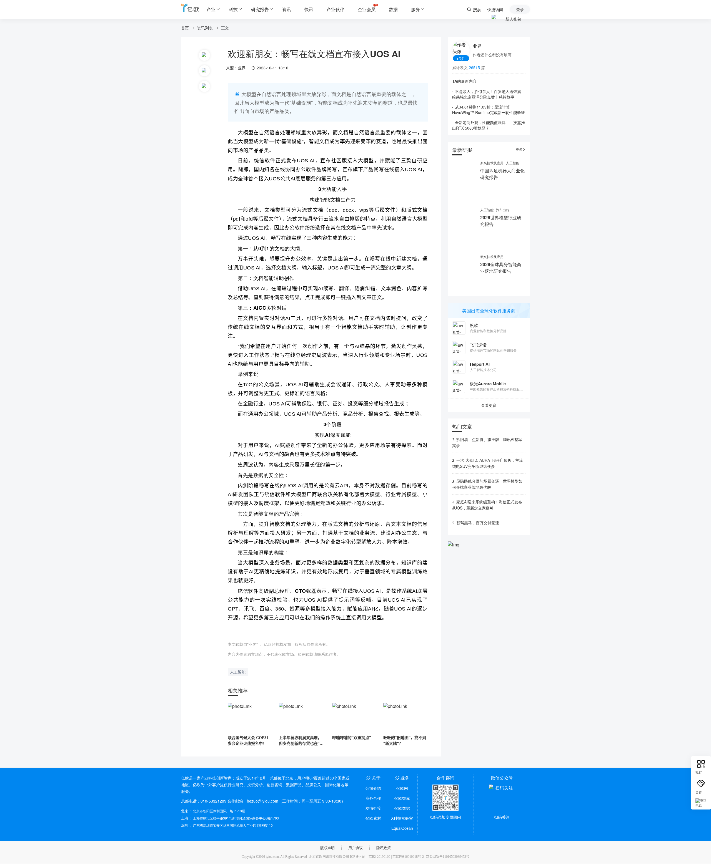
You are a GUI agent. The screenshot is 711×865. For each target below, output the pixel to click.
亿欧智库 (402, 798)
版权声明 (327, 847)
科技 (233, 9)
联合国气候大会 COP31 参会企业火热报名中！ (248, 741)
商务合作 (373, 798)
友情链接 (373, 808)
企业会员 (366, 9)
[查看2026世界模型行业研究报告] (464, 226)
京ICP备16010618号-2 (408, 857)
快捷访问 (495, 9)
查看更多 (489, 405)
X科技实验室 (402, 818)
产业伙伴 (335, 9)
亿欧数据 (402, 808)
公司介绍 (373, 788)
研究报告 (260, 9)
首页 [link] (185, 28)
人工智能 (238, 672)
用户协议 (355, 847)
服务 (415, 9)
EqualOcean (402, 828)
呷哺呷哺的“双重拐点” (351, 738)
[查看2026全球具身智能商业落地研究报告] (464, 273)
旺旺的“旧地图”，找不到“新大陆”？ (404, 741)
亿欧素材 (373, 818)
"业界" (253, 644)
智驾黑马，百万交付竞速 (477, 522)
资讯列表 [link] (205, 28)
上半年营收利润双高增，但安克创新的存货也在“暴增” (301, 741)
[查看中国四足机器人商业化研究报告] (464, 180)
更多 (520, 149)
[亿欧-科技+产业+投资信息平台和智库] (190, 8)
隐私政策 (383, 847)
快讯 (308, 9)
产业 (211, 9)
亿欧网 (402, 788)
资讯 (286, 9)
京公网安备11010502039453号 (447, 857)
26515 (474, 67)
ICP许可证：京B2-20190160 (370, 857)
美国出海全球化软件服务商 (488, 310)
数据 (393, 9)
